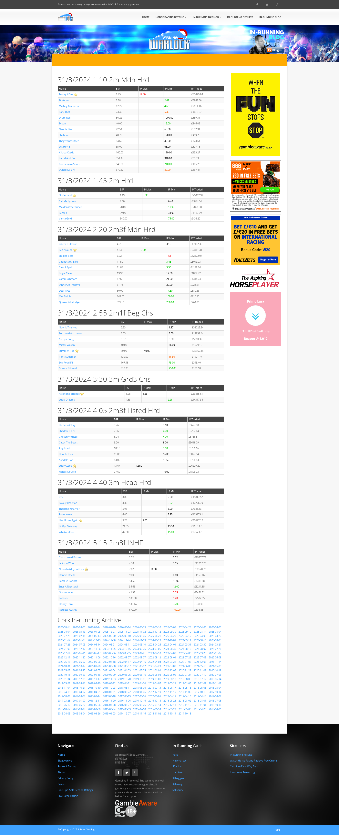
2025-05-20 (109, 636)
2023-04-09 (169, 653)
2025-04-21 (154, 636)
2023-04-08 (185, 653)
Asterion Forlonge (69, 393)
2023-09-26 (139, 649)
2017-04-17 (169, 696)
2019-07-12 (200, 679)
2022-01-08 (185, 662)
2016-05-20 (79, 705)
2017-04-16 (185, 696)
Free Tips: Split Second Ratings (75, 790)
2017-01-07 (79, 700)
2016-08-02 (185, 700)
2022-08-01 (169, 657)
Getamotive (66, 592)
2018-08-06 (139, 687)
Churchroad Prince (70, 557)
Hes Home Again (68, 520)
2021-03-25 (139, 670)
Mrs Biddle (65, 296)
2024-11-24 (124, 640)
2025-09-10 (185, 631)
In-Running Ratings (206, 17)
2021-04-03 (124, 670)
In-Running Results (240, 17)
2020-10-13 (64, 674)
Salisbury (177, 790)
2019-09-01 (154, 679)
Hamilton (177, 772)
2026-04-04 (64, 631)
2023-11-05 (109, 649)
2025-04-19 (185, 636)
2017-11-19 (169, 692)
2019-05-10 (94, 683)
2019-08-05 (185, 679)
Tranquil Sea (66, 94)
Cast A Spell (65, 267)
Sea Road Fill (66, 362)
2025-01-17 (64, 640)
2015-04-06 (215, 709)
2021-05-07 (64, 670)
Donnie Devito (67, 575)
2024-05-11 (124, 644)
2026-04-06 (200, 627)
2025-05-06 (139, 636)
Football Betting (67, 766)
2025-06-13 (94, 636)
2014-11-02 (154, 713)
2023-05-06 (109, 653)
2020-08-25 (124, 674)
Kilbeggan (178, 778)
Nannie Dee (65, 129)
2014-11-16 (139, 713)
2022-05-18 (64, 662)
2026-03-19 (79, 631)
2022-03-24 (169, 662)
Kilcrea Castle (66, 152)
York (175, 754)
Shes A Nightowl (68, 586)
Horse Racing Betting (170, 17)
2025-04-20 (169, 636)
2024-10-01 (169, 640)
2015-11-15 (185, 705)
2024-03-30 (200, 644)
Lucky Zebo (65, 465)
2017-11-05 (185, 692)
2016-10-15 (154, 700)
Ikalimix (63, 598)
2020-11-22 (185, 670)
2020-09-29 (79, 674)
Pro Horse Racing (68, 796)
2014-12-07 (124, 713)
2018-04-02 (79, 692)
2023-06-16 (79, 653)
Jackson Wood (67, 563)
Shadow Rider (67, 431)
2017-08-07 (79, 696)
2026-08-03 (79, 627)
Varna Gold (65, 218)
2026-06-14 (124, 627)
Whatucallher (66, 532)
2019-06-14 (215, 679)
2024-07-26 (64, 644)
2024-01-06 (64, 649)
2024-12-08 (109, 640)
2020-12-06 (169, 670)
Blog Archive (65, 760)
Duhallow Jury (67, 169)
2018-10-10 (94, 687)
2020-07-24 (185, 674)
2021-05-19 (200, 666)
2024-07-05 (79, 644)
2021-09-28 (94, 666)
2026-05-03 (169, 627)
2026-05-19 (139, 627)
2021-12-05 (200, 662)
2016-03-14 (154, 705)
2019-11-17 (94, 679)
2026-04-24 (185, 627)
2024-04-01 (169, 644)
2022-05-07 (79, 662)
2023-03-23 (200, 653)
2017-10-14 (215, 692)
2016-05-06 (94, 705)
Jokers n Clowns (68, 244)
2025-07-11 (79, 636)
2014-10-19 (169, 713)
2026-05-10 (154, 627)
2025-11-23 (124, 631)
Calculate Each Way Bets (244, 766)
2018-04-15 (64, 692)
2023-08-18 (185, 649)
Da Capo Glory (67, 425)
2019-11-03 (109, 679)
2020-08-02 (169, 674)
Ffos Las (177, 766)
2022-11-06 (94, 657)
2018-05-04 (215, 687)
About (61, 772)
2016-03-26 (139, 705)
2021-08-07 (124, 666)
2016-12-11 (94, 700)
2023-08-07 (200, 649)
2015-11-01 (200, 705)
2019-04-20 (139, 683)
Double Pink (66, 454)
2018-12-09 (200, 683)
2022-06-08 (215, 657)
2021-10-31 (64, 666)
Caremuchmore (68, 279)
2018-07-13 (154, 687)
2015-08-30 (94, 709)
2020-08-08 (154, 674)
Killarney (177, 784)
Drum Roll (64, 117)
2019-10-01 (139, 679)
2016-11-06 (124, 700)
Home (145, 17)
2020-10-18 (215, 670)
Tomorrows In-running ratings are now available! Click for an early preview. (98, 4)
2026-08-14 (64, 627)
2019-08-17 (169, 679)
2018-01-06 (139, 692)
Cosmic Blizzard (68, 368)
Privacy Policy (66, 778)
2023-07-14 (64, 653)
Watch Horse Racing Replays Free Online (253, 760)
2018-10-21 (79, 687)
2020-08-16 (139, 674)
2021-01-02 (154, 670)
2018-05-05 (200, 687)
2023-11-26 (94, 649)
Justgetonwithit (68, 609)
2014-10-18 (185, 713)
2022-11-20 (79, 657)
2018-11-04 (64, 687)
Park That (64, 112)
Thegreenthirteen (69, 141)
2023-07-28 (215, 649)
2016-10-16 (139, 700)
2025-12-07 (109, 631)
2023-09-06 (154, 649)
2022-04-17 (124, 662)
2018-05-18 (185, 687)
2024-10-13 (154, 640)
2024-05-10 (139, 644)
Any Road (64, 448)
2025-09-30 (169, 631)
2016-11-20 (109, 700)
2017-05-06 (139, 696)
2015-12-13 (169, 705)
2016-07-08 (215, 700)
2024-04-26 (154, 644)
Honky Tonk (66, 604)
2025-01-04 (79, 640)
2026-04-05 (215, 627)
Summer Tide (66, 351)
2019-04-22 (109, 683)
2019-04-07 (154, 683)
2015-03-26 (94, 713)
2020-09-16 (94, 674)
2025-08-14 (200, 631)
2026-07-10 (109, 627)
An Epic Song (66, 339)
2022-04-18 (109, 662)
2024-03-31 (185, 644)
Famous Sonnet (68, 581)
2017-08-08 (64, 696)
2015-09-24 (79, 709)
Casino (62, 784)
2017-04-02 (215, 696)
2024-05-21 (109, 644)
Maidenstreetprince (70, 207)
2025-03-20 (215, 636)
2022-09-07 (139, 657)
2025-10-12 (154, 631)
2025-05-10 (124, 636)
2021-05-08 (215, 666)
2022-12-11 (64, 657)
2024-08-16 (200, 640)
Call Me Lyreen (67, 201)
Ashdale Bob (66, 460)
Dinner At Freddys (69, 284)
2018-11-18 (215, 683)
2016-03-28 (109, 705)
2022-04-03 (154, 662)
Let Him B (64, 146)
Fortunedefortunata (70, 333)
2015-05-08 (185, 709)
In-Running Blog (270, 17)
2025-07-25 (64, 636)
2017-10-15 (200, 692)
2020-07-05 (215, 674)
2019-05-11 (79, 683)
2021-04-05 (94, 670)
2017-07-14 (94, 696)
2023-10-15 (124, 649)
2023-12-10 (79, 649)
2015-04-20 (200, 709)
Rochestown (66, 514)
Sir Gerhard (65, 195)
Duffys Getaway (68, 526)
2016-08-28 (169, 700)
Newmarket (179, 760)
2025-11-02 (139, 631)
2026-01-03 (94, 631)
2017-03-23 (64, 700)
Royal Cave (65, 273)
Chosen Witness (68, 436)
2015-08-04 (109, 709)
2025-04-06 (200, 636)
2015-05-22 (169, 709)
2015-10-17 (64, 709)
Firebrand (64, 100)
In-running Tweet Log (242, 772)
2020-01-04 (64, 679)
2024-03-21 (215, 644)
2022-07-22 (185, 657)
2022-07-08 (200, 657)
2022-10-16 (109, 657)
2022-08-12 (154, 657)
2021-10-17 (79, 666)
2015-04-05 (64, 713)
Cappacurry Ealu (68, 261)
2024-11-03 (139, 640)
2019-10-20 (124, 679)
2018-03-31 (109, 692)
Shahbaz (64, 135)
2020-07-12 (200, 674)
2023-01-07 (215, 653)
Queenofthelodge (69, 302)
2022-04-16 (139, 662)
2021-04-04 (109, 670)
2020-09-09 (109, 674)
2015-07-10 (139, 709)
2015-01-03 (109, 713)
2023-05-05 (124, 653)
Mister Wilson (67, 345)
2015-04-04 (79, 713)
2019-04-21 (124, 683)
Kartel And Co (67, 158)
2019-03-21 (169, 683)
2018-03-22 (124, 692)
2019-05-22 (64, 683)
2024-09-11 (185, 640)
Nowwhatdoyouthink (71, 569)
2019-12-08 (79, 679)
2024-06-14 (94, 644)
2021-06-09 (185, 666)
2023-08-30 (169, 649)
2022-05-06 (94, 662)
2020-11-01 (200, 670)
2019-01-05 (185, 683)
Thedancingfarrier (69, 508)
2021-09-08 (109, 666)
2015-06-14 (154, 709)
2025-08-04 (215, 631)
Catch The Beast (68, 442)
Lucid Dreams (67, 399)
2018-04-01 (94, 692)
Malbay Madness (69, 106)
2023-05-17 (94, 653)
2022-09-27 (124, 657)
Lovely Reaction (68, 503)
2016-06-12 (64, 705)
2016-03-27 (124, 705)
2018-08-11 (124, 687)
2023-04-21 (139, 653)
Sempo (63, 213)
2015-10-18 (215, 705)
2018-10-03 (109, 687)
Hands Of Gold (67, 471)
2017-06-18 (109, 696)
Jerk (61, 497)
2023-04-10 (154, 653)
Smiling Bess (66, 255)
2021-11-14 (215, 662)
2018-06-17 (169, 687)
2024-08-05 (215, 640)
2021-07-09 (169, 666)
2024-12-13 (94, 640)
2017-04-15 (200, 696)
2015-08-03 (124, 709)
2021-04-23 (79, 670)
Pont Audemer (67, 356)
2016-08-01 (200, 700)
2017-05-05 (154, 696)
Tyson (62, 123)
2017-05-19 (124, 696)
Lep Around (66, 250)
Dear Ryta (64, 290)
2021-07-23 (154, 666)
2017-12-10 (154, 692)
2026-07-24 (94, 627)
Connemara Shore (69, 164)
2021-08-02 (139, 666)
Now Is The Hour (68, 327)
